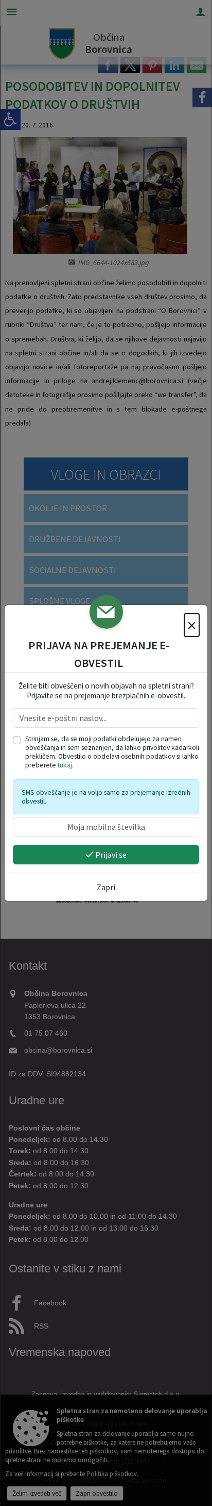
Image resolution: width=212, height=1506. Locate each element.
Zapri (106, 887)
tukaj (65, 765)
